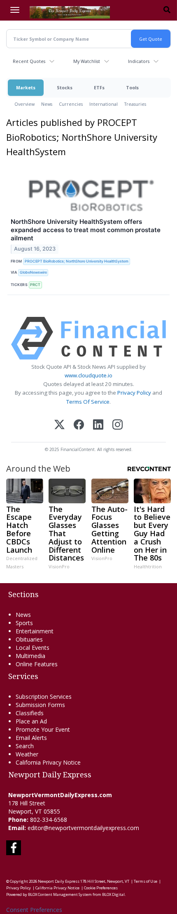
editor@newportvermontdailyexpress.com (83, 828)
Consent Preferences (34, 910)
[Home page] (70, 11)
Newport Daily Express (58, 881)
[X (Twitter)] (59, 425)
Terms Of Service (87, 401)
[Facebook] (78, 425)
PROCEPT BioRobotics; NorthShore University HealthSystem (76, 261)
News (46, 104)
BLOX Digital (113, 894)
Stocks (64, 87)
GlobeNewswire (33, 272)
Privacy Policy (134, 392)
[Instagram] (117, 425)
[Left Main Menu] (14, 9)
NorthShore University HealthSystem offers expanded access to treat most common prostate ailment (86, 230)
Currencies (71, 104)
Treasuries (135, 104)
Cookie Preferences (101, 888)
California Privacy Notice (57, 888)
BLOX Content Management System (60, 894)
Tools (132, 87)
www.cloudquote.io (88, 375)
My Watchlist (86, 61)
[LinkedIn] (98, 425)
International (103, 104)
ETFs (99, 87)
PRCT (35, 284)
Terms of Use (145, 881)
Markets (25, 87)
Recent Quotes (29, 61)
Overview (24, 104)
